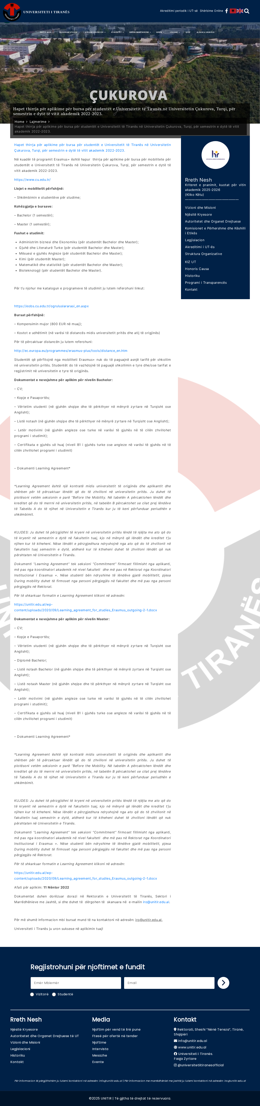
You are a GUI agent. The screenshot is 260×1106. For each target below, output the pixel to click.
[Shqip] (233, 11)
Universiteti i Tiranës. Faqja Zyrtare (193, 1056)
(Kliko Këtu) (194, 195)
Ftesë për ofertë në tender (115, 1036)
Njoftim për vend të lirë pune (116, 1029)
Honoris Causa (197, 269)
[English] (240, 11)
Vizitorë (42, 994)
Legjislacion (194, 240)
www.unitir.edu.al (192, 1047)
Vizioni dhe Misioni (200, 208)
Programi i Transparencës (206, 283)
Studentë (65, 994)
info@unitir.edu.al (192, 1041)
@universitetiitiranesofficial (201, 1065)
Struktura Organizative (203, 254)
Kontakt (191, 289)
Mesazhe (99, 1055)
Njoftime (99, 1042)
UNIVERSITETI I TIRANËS (46, 12)
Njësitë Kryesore (198, 214)
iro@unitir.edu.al (156, 902)
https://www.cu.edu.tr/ (32, 180)
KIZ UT (190, 262)
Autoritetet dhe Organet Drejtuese (213, 221)
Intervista (100, 1049)
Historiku (192, 276)
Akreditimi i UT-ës (199, 247)
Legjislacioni (20, 1049)
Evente (98, 1062)
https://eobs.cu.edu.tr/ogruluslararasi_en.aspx (51, 306)
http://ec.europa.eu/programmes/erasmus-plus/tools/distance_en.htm (71, 351)
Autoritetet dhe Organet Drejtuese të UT (44, 1036)
